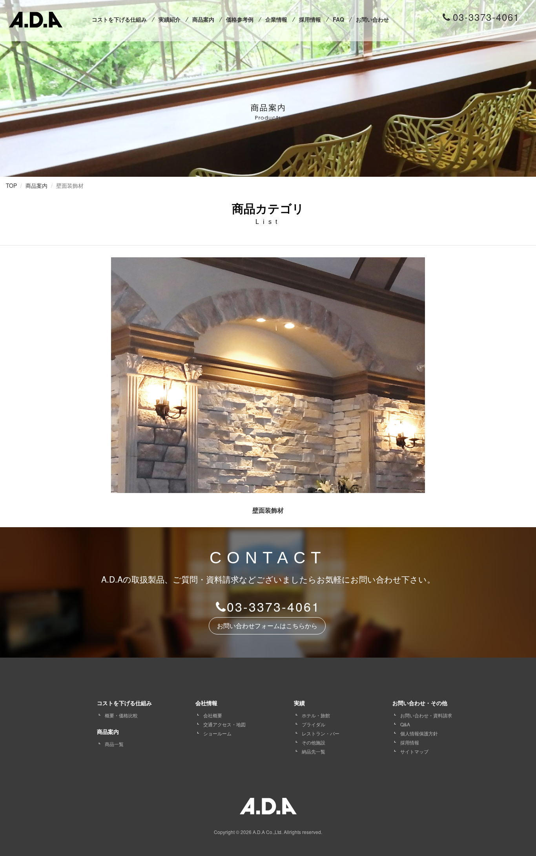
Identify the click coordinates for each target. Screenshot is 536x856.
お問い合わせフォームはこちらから (267, 625)
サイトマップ (414, 751)
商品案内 (203, 19)
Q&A (405, 724)
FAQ (338, 19)
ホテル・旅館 (316, 715)
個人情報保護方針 (419, 733)
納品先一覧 (313, 751)
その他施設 (313, 742)
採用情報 (310, 19)
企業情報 (276, 19)
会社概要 (212, 715)
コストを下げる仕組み (119, 19)
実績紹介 (169, 19)
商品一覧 (114, 744)
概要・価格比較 (121, 715)
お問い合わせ (372, 19)
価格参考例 (239, 19)
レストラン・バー (320, 733)
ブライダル (313, 724)
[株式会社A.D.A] (35, 17)
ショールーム (217, 733)
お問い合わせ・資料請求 (426, 715)
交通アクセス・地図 (224, 724)
